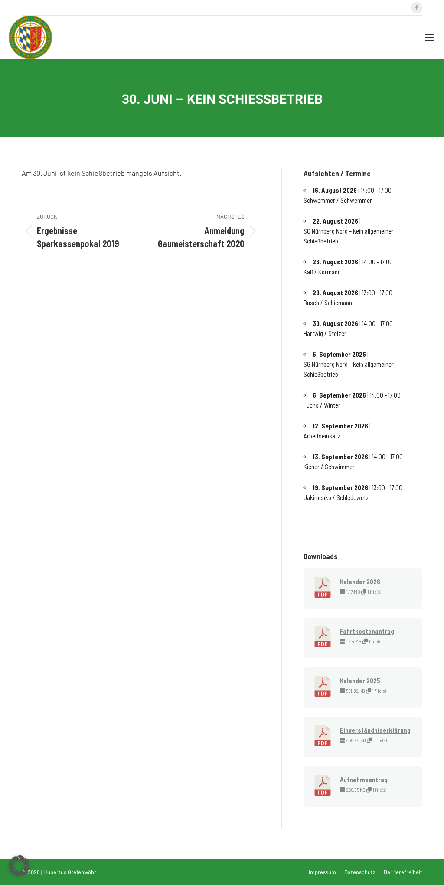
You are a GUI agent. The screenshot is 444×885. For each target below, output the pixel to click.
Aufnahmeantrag (364, 779)
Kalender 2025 (360, 680)
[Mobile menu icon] (429, 37)
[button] (19, 866)
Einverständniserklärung (375, 730)
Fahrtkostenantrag (367, 631)
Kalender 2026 (360, 582)
